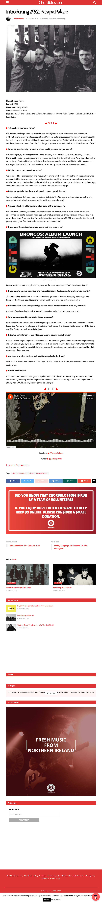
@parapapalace (55, 459)
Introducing (61, 18)
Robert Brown (19, 18)
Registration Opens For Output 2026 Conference (35, 606)
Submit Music (55, 879)
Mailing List (89, 876)
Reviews (45, 879)
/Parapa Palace (56, 453)
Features (45, 18)
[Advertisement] (51, 651)
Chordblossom (51, 2)
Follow (51, 693)
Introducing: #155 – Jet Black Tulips (18, 587)
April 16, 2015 (33, 18)
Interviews (52, 18)
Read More (55, 899)
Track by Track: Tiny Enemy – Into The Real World (35, 625)
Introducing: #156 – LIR (25, 615)
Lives (31, 473)
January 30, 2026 (59, 591)
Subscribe (14, 810)
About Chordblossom (14, 876)
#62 (13, 473)
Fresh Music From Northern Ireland (62, 876)
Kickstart (80, 876)
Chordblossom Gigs (31, 876)
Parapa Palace (41, 473)
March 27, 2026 (12, 591)
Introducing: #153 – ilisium (62, 587)
